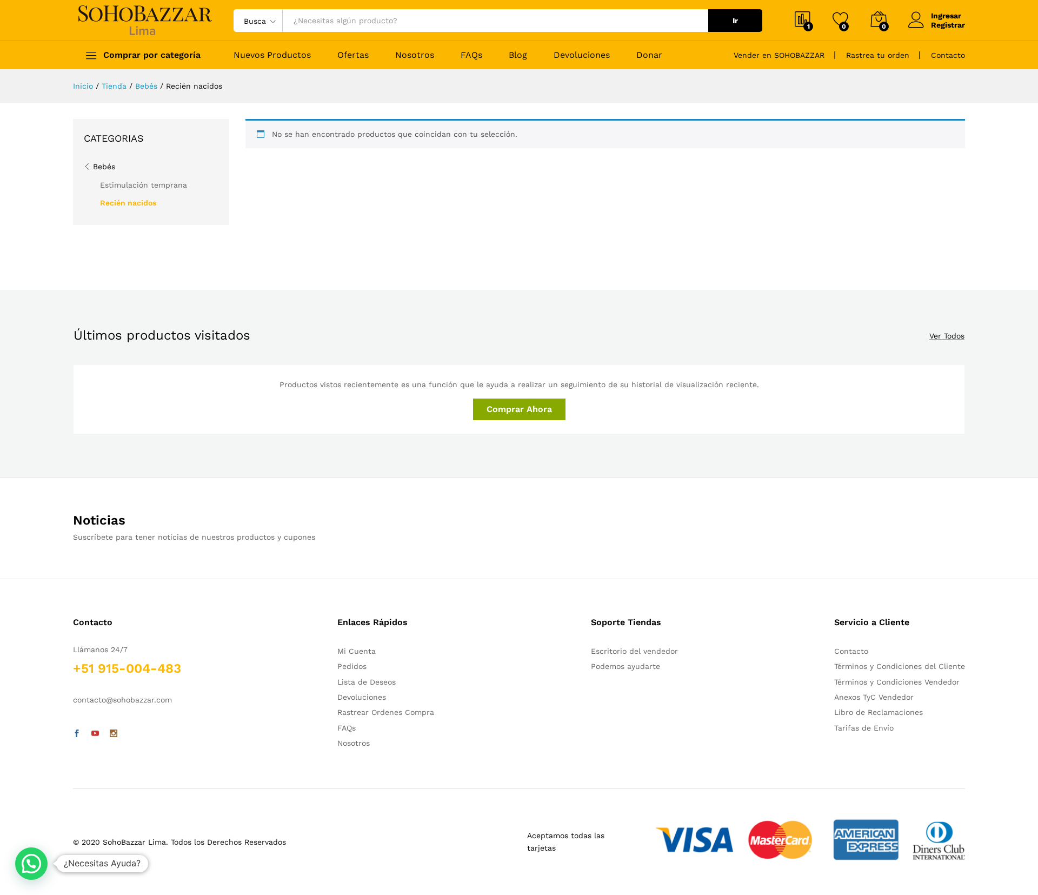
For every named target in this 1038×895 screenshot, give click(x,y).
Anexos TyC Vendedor (874, 697)
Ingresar (946, 15)
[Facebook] (77, 734)
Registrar (948, 25)
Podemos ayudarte (625, 666)
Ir (735, 20)
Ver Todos (946, 336)
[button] (31, 863)
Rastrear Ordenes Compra (385, 712)
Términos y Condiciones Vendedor (897, 682)
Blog (518, 55)
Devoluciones (582, 55)
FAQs (471, 55)
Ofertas (353, 55)
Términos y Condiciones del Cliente (899, 666)
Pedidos (352, 666)
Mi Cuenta (356, 651)
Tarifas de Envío (864, 728)
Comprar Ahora (519, 409)
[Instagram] (113, 734)
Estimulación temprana (143, 185)
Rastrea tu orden (877, 55)
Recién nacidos (128, 202)
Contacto (948, 55)
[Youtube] (95, 734)
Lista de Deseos (366, 682)
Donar (649, 55)
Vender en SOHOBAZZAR (779, 55)
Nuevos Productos (272, 55)
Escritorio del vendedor (634, 651)
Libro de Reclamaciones (878, 712)
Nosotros (414, 55)
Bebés (104, 166)
